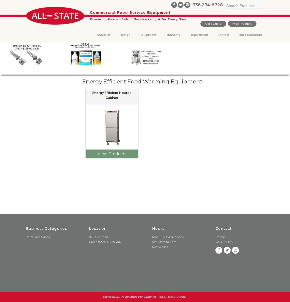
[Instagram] (187, 5)
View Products (242, 23)
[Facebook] (174, 5)
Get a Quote (213, 23)
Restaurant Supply (38, 237)
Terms (171, 296)
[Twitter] (180, 5)
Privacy (162, 296)
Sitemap (181, 296)
